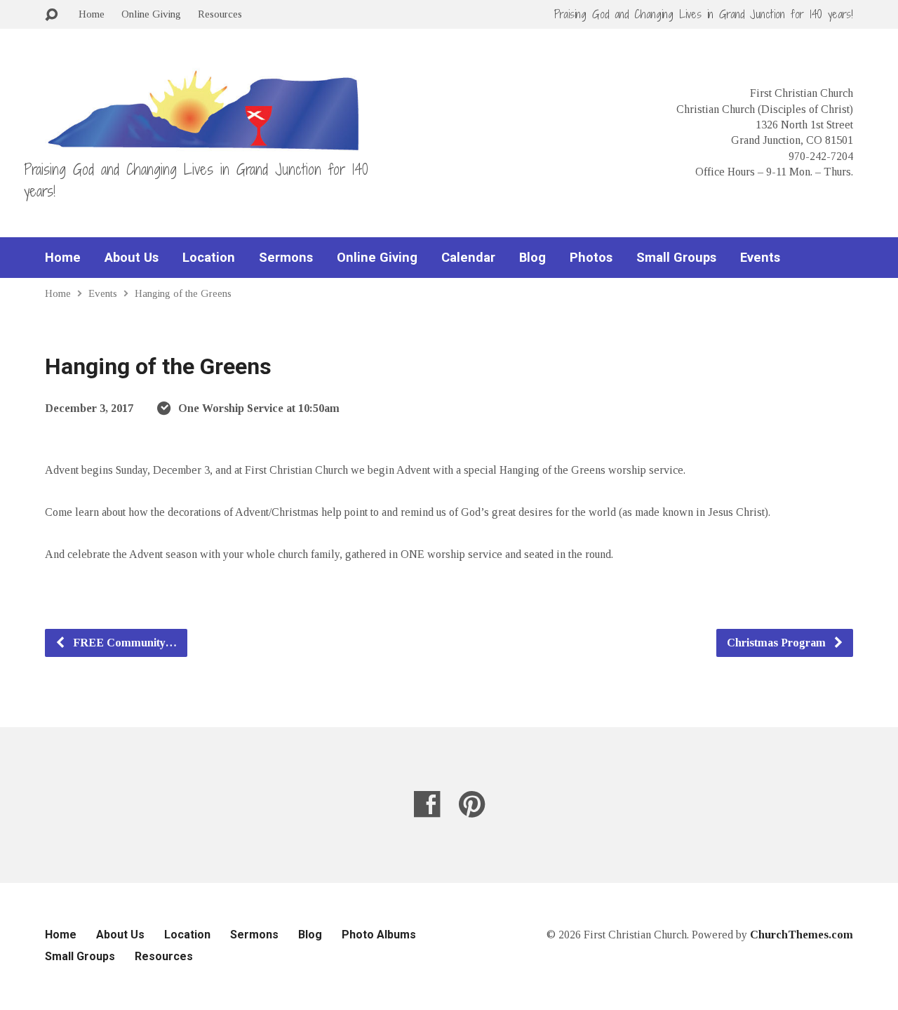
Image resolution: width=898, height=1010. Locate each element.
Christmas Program (778, 643)
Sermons (286, 257)
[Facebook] (427, 804)
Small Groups (676, 257)
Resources (220, 14)
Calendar (468, 257)
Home (92, 14)
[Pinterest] (472, 804)
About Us (132, 257)
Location (208, 257)
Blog (532, 257)
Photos (591, 257)
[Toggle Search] (51, 15)
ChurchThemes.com (801, 935)
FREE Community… (123, 643)
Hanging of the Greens (183, 293)
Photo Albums (379, 934)
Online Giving (151, 14)
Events (760, 257)
